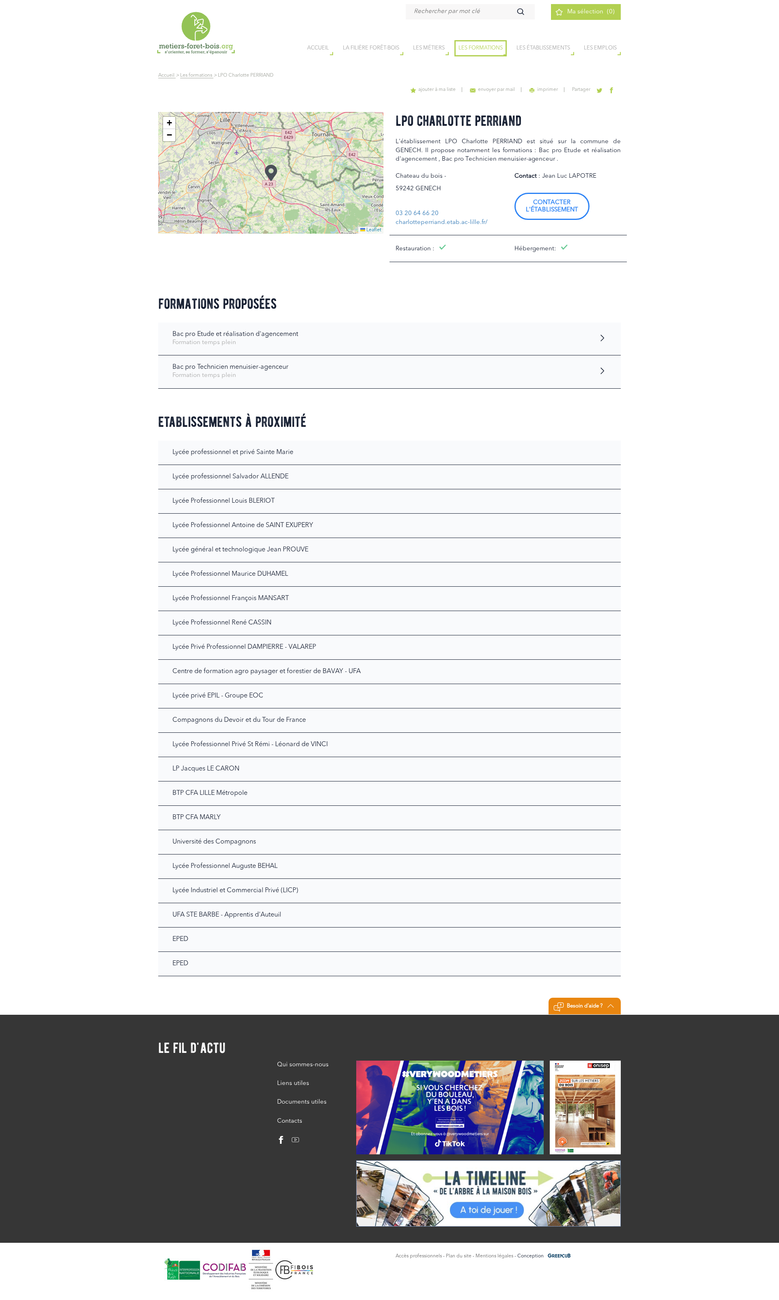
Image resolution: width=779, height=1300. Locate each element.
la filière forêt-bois (371, 48)
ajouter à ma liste (437, 89)
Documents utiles (302, 1102)
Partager (581, 89)
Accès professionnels (419, 1256)
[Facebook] (281, 1142)
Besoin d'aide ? (585, 1006)
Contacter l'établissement (552, 206)
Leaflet (373, 230)
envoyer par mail (496, 89)
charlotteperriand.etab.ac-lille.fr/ (442, 223)
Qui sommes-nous (303, 1065)
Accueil (167, 75)
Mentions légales (494, 1256)
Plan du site (458, 1256)
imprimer (547, 89)
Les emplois (600, 48)
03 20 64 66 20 (417, 214)
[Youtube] (292, 1142)
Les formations (480, 48)
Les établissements (543, 48)
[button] (271, 173)
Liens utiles (293, 1083)
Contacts (289, 1121)
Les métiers (429, 48)
